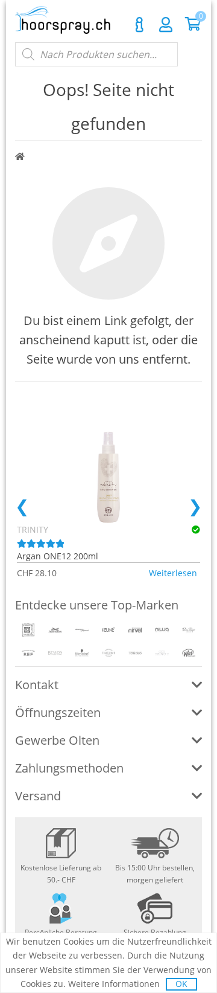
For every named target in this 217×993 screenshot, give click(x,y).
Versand (38, 796)
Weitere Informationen (114, 983)
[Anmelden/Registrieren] (166, 24)
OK (181, 983)
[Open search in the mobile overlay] (96, 54)
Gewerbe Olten (57, 740)
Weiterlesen (173, 573)
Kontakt (139, 25)
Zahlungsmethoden (69, 768)
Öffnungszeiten (58, 712)
